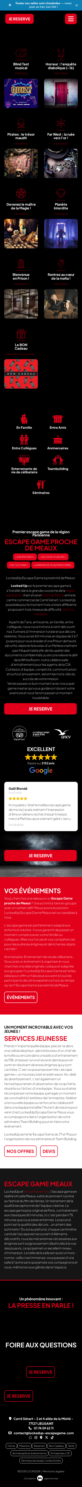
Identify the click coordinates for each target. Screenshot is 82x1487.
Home (11, 1445)
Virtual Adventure (36, 1191)
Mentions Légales (53, 1471)
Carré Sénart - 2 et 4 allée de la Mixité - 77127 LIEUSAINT (43, 1421)
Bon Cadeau (56, 1445)
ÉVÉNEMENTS (21, 997)
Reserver (39, 1445)
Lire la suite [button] (16, 824)
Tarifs (71, 1445)
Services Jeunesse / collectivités (41, 1460)
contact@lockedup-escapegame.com (44, 1433)
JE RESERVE (19, 18)
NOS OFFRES (20, 1151)
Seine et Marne (53, 595)
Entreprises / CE (60, 1453)
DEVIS (49, 1151)
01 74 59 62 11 (44, 1428)
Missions (24, 1445)
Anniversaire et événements (29, 1453)
